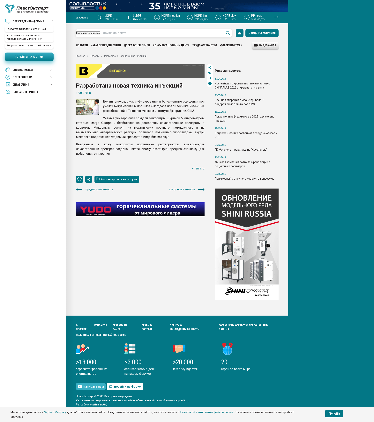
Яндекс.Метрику (55, 412)
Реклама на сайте (120, 327)
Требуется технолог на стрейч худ (26, 28)
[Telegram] (210, 78)
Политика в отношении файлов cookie (101, 334)
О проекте (81, 327)
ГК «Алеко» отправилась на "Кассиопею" (241, 149)
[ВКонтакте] (210, 73)
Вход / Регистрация (262, 32)
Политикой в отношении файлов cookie (206, 412)
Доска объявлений (137, 45)
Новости (82, 45)
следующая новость (182, 189)
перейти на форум (127, 386)
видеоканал (267, 45)
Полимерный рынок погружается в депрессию (244, 178)
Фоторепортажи (231, 45)
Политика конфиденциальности (184, 327)
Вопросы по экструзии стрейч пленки (29, 45)
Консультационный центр (171, 45)
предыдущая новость (99, 189)
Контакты (100, 325)
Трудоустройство (204, 45)
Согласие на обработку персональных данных (243, 327)
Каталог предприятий (106, 45)
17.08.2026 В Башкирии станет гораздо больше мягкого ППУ (24, 37)
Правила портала (147, 327)
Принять (334, 413)
